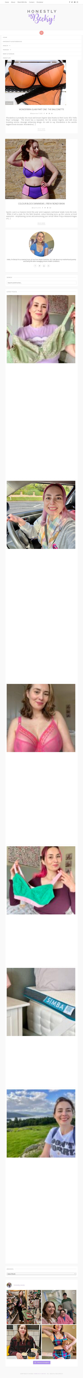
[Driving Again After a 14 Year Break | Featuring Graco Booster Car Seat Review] (41, 515)
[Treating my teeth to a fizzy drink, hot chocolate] (24, 1342)
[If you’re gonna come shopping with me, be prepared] (24, 1307)
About (13, 2)
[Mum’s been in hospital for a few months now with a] (59, 1307)
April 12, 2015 (37, 207)
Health (6, 45)
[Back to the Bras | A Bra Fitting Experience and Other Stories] (41, 718)
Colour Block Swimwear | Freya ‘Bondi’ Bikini (41, 203)
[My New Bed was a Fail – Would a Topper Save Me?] (41, 1002)
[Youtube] (44, 265)
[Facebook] (69, 2)
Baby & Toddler (8, 54)
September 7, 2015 (37, 113)
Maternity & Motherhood (12, 41)
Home (7, 2)
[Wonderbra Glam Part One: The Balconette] (35, 77)
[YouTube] (74, 2)
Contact (31, 2)
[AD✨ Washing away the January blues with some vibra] (59, 1342)
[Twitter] (72, 2)
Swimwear (10, 197)
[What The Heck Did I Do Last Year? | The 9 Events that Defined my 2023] (41, 1123)
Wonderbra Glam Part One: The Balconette (41, 109)
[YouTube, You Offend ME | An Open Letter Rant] (41, 880)
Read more (41, 129)
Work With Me (22, 2)
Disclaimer (40, 2)
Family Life (7, 58)
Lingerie (9, 103)
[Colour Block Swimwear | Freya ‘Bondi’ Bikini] (35, 169)
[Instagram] (77, 2)
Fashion (6, 49)
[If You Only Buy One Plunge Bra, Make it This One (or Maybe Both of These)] (41, 329)
